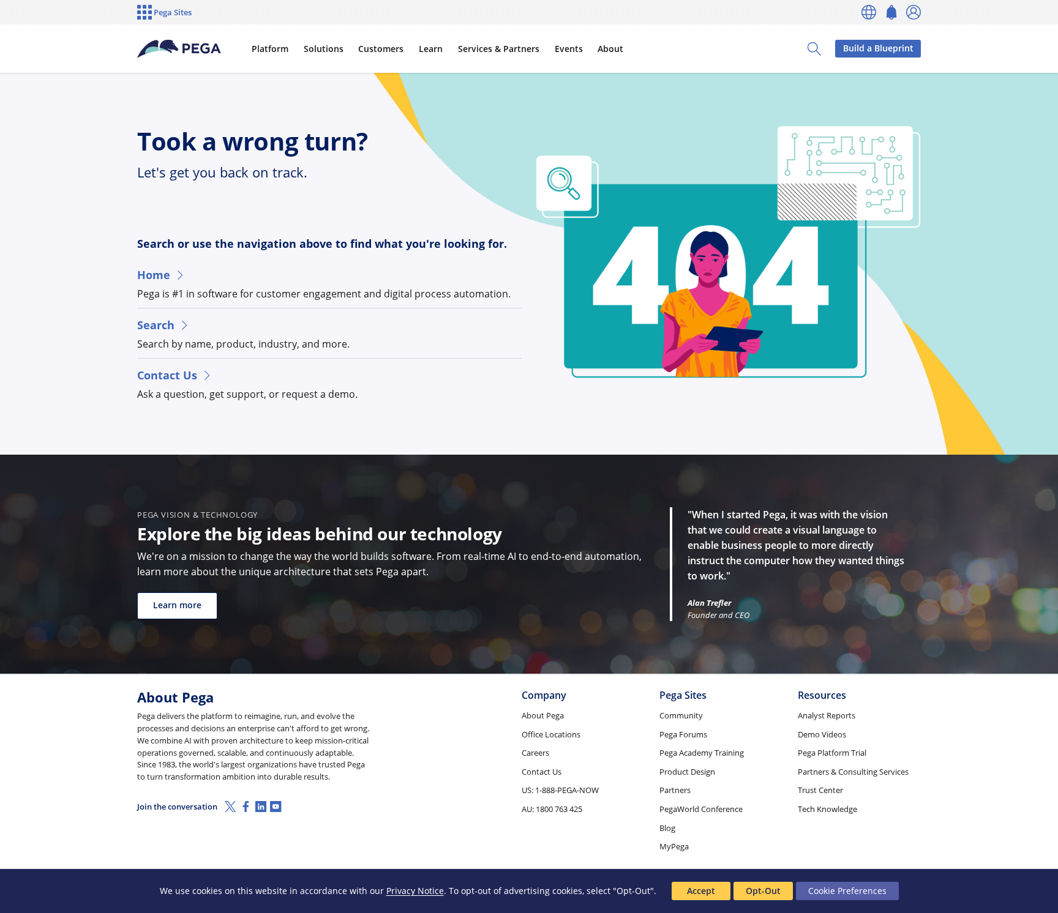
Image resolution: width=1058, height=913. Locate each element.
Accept (701, 890)
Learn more (177, 605)
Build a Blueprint (878, 48)
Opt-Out (763, 890)
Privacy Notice (415, 890)
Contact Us (167, 374)
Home (153, 274)
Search (155, 324)
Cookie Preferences (847, 890)
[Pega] (179, 48)
